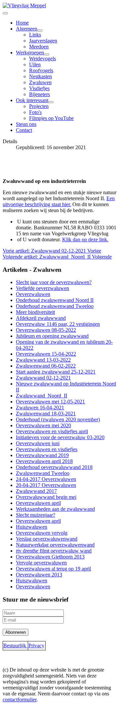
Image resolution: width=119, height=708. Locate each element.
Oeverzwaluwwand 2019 (42, 455)
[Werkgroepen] (46, 54)
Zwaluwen (40, 82)
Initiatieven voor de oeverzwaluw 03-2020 (60, 437)
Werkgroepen (30, 52)
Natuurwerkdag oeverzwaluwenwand (55, 545)
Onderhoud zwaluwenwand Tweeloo (55, 306)
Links (35, 34)
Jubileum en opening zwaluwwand (52, 336)
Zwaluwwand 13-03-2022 (43, 360)
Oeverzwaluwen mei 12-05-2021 (50, 401)
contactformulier (19, 699)
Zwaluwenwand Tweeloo (42, 473)
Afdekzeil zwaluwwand (41, 318)
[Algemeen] (40, 30)
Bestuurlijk (15, 645)
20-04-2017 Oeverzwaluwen (46, 485)
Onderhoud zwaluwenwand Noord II (55, 300)
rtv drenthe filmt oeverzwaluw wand (54, 551)
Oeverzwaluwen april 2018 (44, 461)
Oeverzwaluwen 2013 (39, 574)
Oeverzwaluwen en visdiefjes (46, 449)
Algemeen (26, 28)
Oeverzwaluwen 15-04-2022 (46, 354)
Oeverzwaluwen (33, 294)
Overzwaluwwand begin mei (46, 497)
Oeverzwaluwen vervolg (41, 533)
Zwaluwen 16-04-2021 (40, 407)
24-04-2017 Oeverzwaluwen (46, 479)
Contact (24, 130)
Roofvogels (41, 70)
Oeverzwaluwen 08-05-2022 (46, 330)
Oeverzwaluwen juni (38, 443)
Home (22, 23)
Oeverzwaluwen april (38, 503)
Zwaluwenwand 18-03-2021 (46, 413)
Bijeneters (39, 94)
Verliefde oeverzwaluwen (42, 288)
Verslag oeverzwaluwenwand (46, 539)
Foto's (35, 112)
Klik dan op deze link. (85, 239)
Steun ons (26, 124)
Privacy (36, 645)
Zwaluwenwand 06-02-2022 (46, 366)
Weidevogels (42, 58)
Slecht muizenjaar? (35, 515)
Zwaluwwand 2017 (36, 491)
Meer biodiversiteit (35, 312)
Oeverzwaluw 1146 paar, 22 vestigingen (58, 324)
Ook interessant (32, 100)
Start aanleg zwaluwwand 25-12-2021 (56, 372)
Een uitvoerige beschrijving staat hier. (59, 201)
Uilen (35, 64)
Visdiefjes (39, 88)
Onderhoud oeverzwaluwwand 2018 (54, 467)
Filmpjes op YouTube (51, 118)
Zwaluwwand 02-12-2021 (43, 378)
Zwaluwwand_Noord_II (41, 395)
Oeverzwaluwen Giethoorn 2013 (50, 557)
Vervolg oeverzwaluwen (41, 562)
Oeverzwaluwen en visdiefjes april (52, 431)
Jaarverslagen (43, 40)
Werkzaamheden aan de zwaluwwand (55, 509)
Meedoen (39, 46)
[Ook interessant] (51, 102)
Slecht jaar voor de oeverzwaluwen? (54, 282)
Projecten (39, 106)
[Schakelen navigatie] (5, 13)
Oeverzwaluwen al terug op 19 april (53, 568)
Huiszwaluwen (31, 527)
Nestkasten (40, 76)
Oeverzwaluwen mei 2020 (43, 425)
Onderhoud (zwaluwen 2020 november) (58, 419)
